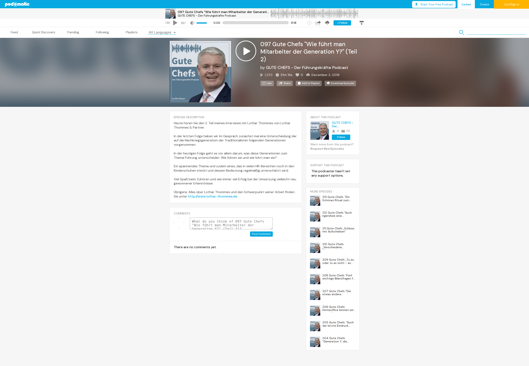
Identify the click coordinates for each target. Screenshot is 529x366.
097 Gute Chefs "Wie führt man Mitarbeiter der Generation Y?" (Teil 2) (224, 12)
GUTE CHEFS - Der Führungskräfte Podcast (207, 15)
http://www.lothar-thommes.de (212, 196)
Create (484, 4)
